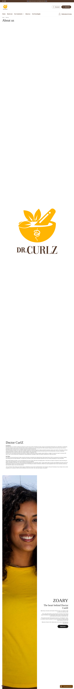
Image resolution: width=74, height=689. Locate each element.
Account (57, 7)
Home (3, 17)
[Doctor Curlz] (5, 7)
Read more (63, 626)
